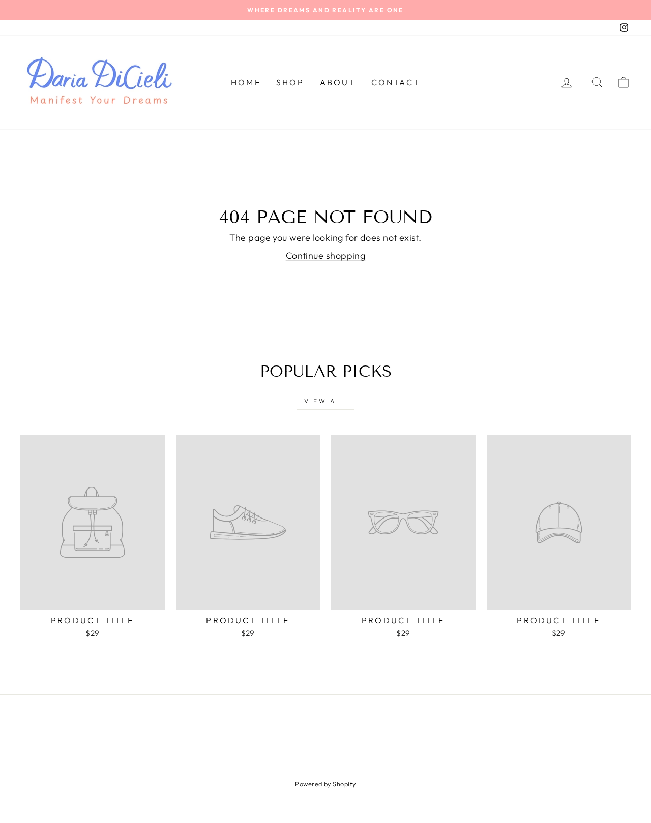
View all (325, 401)
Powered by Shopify (325, 784)
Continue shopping (326, 255)
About (338, 82)
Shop (290, 82)
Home (246, 82)
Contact (395, 82)
